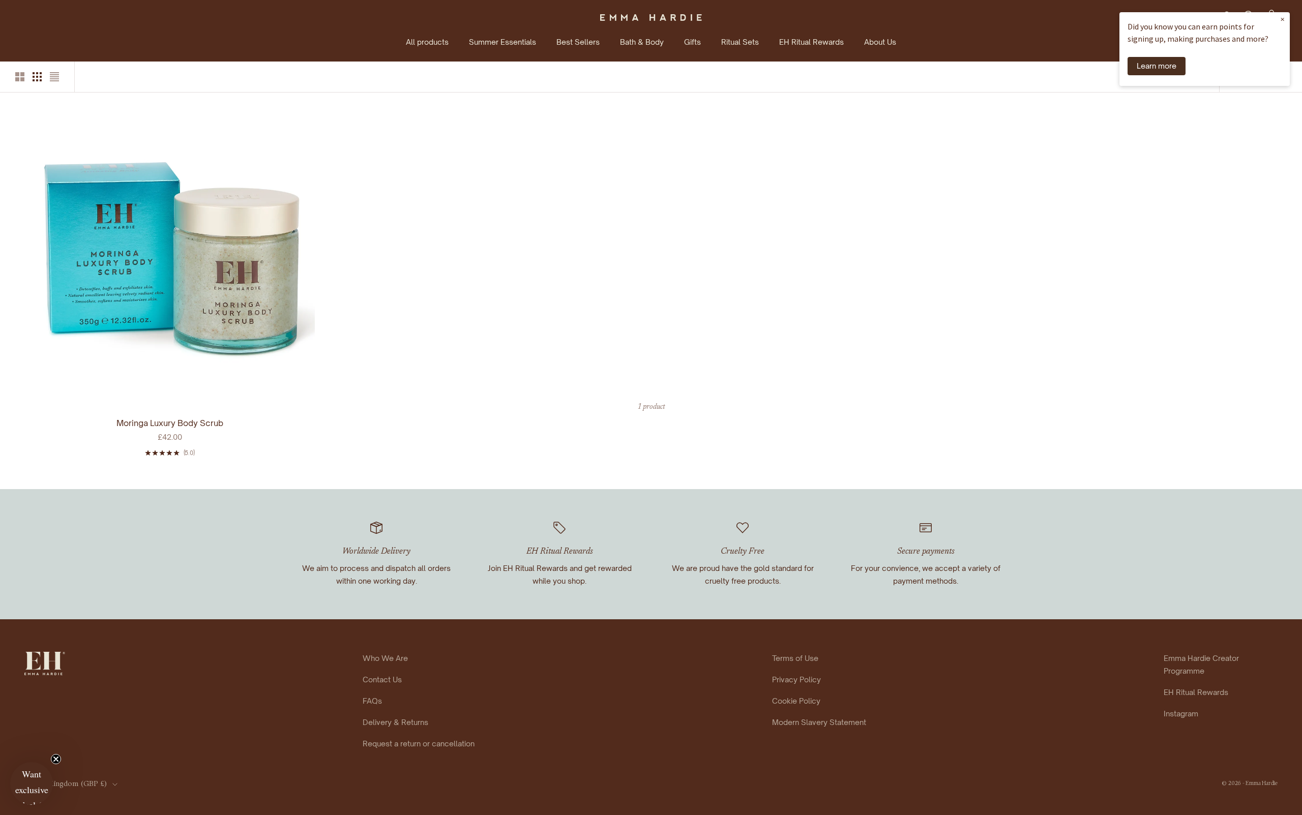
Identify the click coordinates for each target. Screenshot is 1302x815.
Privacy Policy (796, 679)
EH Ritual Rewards (811, 41)
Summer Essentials (502, 41)
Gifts (692, 41)
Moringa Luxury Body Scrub (169, 423)
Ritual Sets (740, 41)
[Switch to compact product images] (54, 76)
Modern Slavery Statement (819, 722)
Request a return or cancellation (419, 743)
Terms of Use (795, 657)
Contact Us (382, 679)
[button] (31, 783)
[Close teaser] (56, 759)
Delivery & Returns (395, 722)
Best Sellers (578, 41)
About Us (880, 41)
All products (427, 41)
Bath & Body (642, 41)
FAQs (372, 700)
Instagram (1181, 713)
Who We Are (385, 657)
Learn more (1156, 65)
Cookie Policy (796, 700)
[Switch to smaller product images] (37, 76)
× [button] (1282, 18)
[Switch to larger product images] (19, 76)
